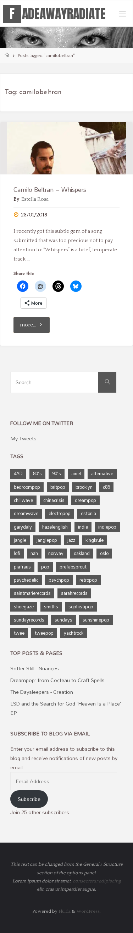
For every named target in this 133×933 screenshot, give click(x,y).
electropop (60, 513)
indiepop (107, 526)
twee (19, 633)
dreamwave (26, 513)
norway (55, 553)
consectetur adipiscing (97, 881)
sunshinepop (96, 619)
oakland (82, 553)
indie (83, 526)
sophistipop (80, 606)
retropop (88, 580)
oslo (104, 553)
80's (37, 473)
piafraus (22, 566)
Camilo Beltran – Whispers (49, 189)
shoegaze (24, 606)
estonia (88, 513)
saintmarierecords (32, 593)
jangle (20, 540)
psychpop (59, 580)
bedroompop (27, 487)
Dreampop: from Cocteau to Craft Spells (57, 680)
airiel (76, 473)
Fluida (64, 911)
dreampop (85, 500)
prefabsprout (73, 566)
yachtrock (73, 633)
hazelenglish (55, 526)
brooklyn (84, 487)
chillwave (23, 500)
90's (56, 473)
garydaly (23, 526)
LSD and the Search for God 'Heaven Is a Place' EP (65, 708)
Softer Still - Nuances (34, 668)
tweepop (44, 633)
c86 (106, 487)
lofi (17, 553)
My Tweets (23, 438)
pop (45, 566)
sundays (63, 619)
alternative (102, 473)
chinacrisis (54, 500)
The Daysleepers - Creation (41, 692)
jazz (71, 540)
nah (34, 553)
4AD (18, 473)
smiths (51, 606)
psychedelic (26, 580)
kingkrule (94, 540)
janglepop (47, 540)
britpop (57, 487)
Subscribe (29, 799)
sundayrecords (29, 619)
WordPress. (89, 911)
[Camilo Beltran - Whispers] (66, 148)
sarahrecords (74, 593)
